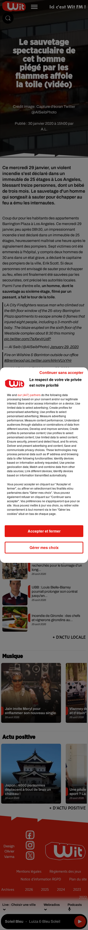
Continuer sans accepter (61, 372)
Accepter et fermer (44, 531)
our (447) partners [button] (29, 395)
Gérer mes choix (44, 547)
